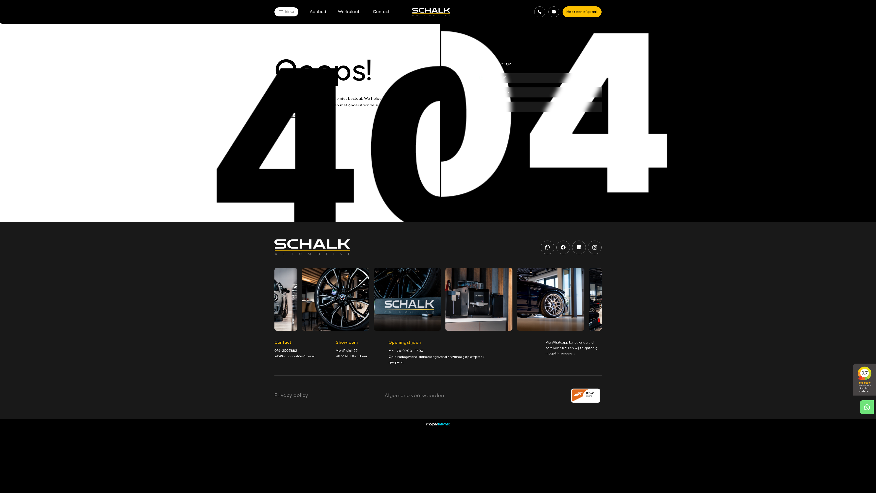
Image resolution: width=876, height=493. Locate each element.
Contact (381, 12)
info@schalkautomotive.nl (294, 356)
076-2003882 (285, 351)
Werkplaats (350, 12)
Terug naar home (290, 116)
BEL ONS (497, 78)
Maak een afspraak (582, 12)
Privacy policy (291, 395)
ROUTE (496, 106)
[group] (330, 299)
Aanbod (318, 12)
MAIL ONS (498, 92)
